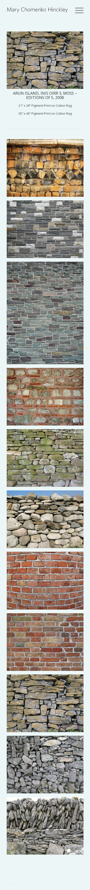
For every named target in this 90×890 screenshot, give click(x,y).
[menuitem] (78, 10)
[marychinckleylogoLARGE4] (37, 9)
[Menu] (78, 10)
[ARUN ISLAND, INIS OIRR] (47, 766)
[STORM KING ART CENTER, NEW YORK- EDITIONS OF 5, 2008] (47, 231)
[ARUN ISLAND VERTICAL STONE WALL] (47, 827)
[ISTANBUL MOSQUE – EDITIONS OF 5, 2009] (47, 398)
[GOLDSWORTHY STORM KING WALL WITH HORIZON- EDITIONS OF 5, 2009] (47, 521)
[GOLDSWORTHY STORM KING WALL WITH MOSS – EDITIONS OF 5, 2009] (47, 459)
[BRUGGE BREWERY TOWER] (47, 582)
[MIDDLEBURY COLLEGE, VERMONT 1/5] (47, 315)
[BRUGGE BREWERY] (47, 643)
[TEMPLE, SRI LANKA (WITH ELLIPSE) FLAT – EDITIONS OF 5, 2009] (47, 169)
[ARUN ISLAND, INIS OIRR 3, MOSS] (47, 705)
